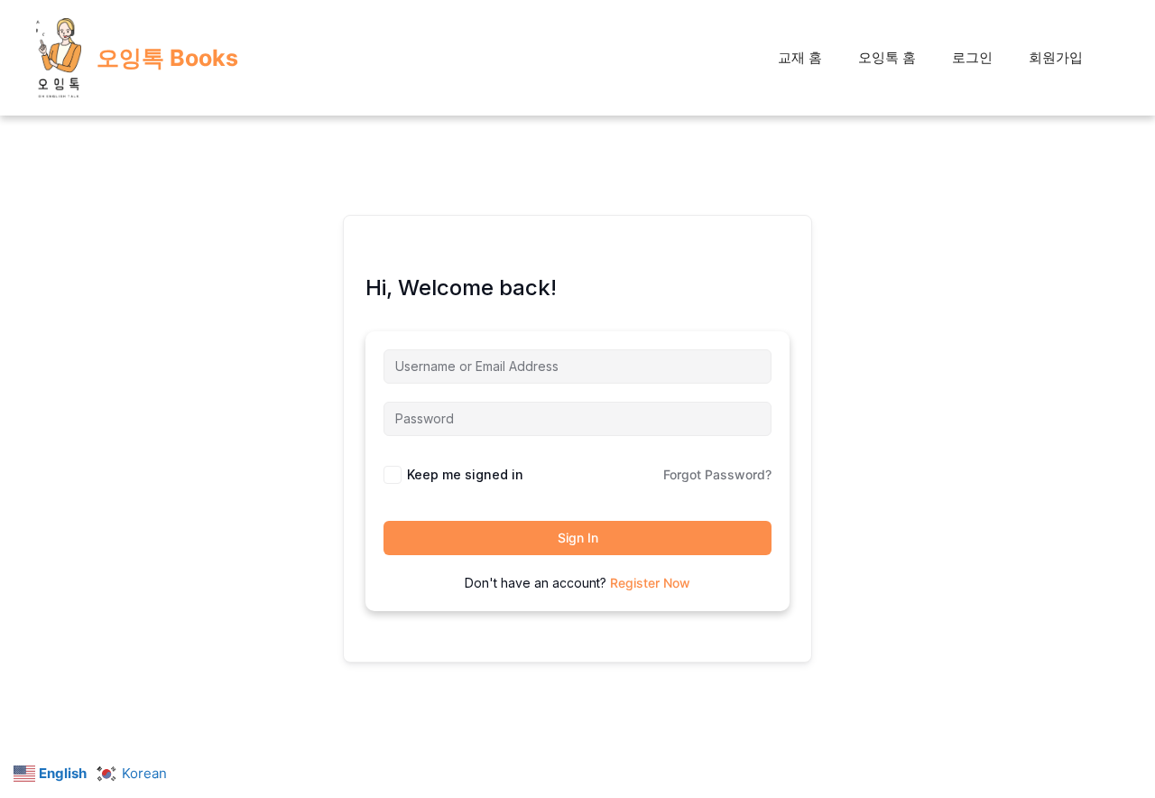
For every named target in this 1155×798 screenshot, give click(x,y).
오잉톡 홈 (887, 57)
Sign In (578, 537)
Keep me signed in (465, 474)
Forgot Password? (717, 474)
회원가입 (1056, 57)
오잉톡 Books (167, 57)
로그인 (972, 57)
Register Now (650, 582)
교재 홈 (800, 57)
